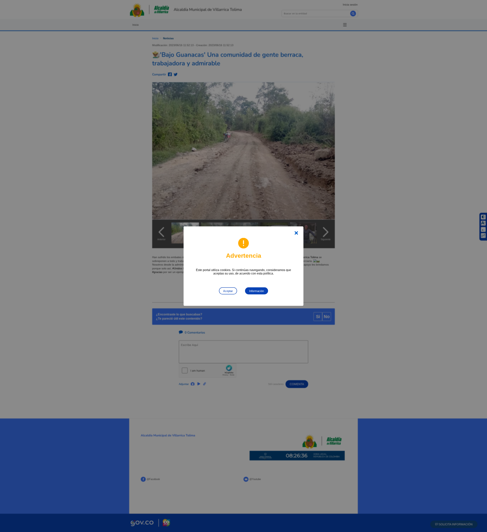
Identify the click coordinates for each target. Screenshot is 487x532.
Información (256, 290)
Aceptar (228, 290)
